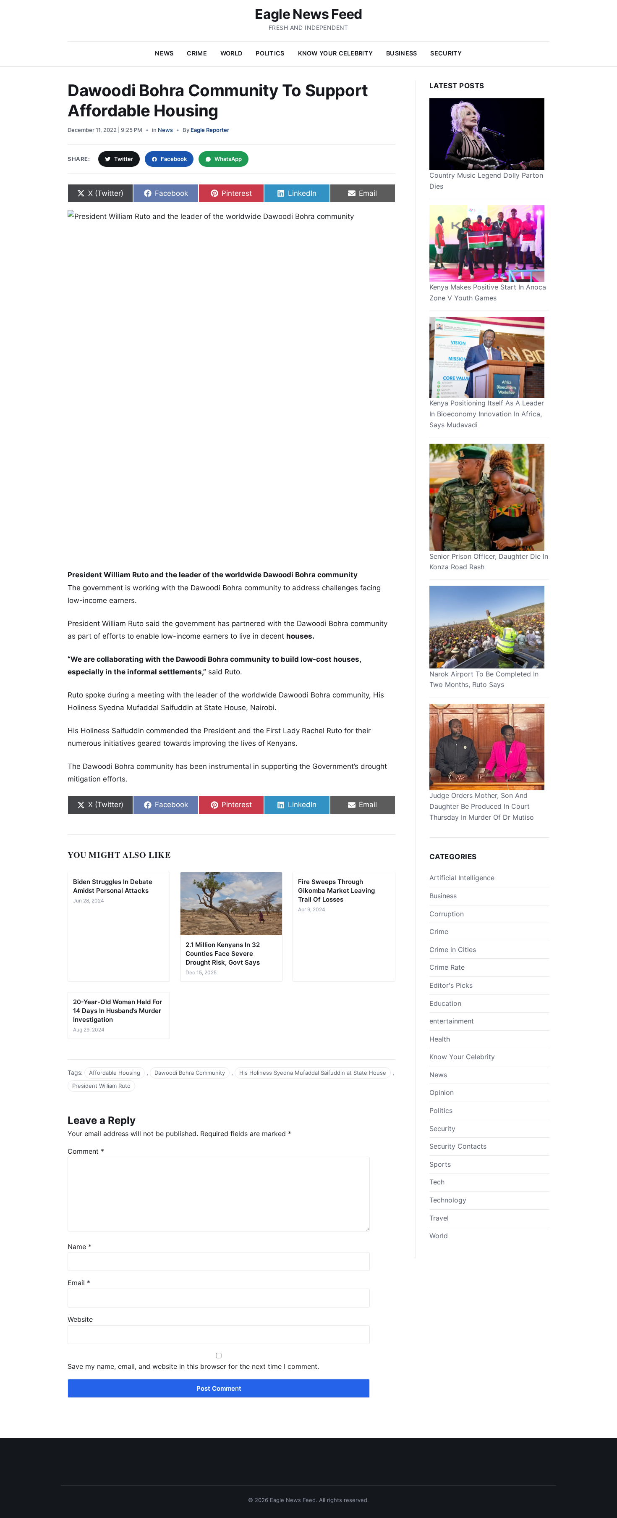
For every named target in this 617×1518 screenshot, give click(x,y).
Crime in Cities (452, 949)
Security (446, 53)
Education (445, 1003)
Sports (440, 1164)
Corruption (446, 913)
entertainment (451, 1021)
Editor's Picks (451, 985)
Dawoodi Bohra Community (189, 1072)
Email (79, 1283)
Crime (197, 53)
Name (80, 1246)
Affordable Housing (114, 1072)
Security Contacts (457, 1146)
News (164, 53)
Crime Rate (447, 967)
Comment (86, 1151)
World (231, 53)
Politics (270, 53)
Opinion (441, 1092)
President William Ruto (101, 1085)
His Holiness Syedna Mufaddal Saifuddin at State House (312, 1072)
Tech (436, 1182)
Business (401, 53)
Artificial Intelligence (461, 877)
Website (80, 1319)
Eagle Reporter (210, 129)
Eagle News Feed (308, 14)
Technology (447, 1200)
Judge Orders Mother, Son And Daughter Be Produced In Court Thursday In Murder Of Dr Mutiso (481, 806)
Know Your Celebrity (335, 53)
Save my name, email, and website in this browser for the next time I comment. (193, 1366)
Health (439, 1038)
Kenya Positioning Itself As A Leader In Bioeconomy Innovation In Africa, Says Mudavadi (486, 414)
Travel (439, 1217)
